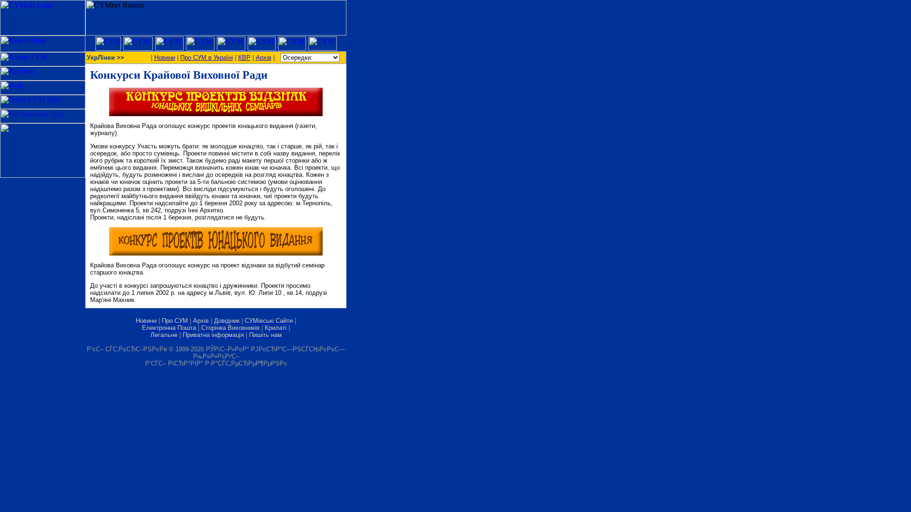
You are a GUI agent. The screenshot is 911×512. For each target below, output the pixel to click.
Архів (263, 57)
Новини (164, 57)
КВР (244, 57)
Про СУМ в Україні (206, 57)
